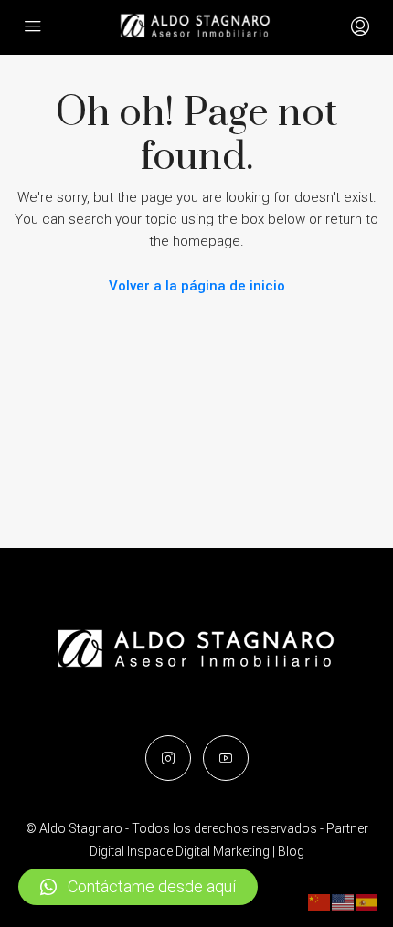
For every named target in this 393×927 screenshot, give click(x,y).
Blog (291, 851)
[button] (138, 887)
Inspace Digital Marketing (198, 851)
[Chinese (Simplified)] (320, 901)
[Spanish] (367, 901)
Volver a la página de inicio (197, 286)
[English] (344, 901)
